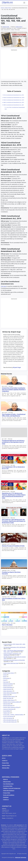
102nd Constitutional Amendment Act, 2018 (13, 97)
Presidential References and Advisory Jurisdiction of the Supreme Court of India (13, 442)
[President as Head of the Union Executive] (14, 566)
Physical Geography (8, 705)
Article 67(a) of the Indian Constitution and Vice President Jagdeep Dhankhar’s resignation (14, 389)
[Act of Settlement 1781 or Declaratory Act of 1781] (14, 461)
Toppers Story (6, 712)
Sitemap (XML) (5, 767)
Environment (6, 678)
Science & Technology (8, 709)
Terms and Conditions (8, 795)
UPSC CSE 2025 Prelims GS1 (10, 721)
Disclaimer (6, 797)
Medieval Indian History (9, 696)
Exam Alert (5, 682)
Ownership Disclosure (8, 790)
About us (5, 779)
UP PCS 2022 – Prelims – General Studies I (13, 714)
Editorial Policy (7, 781)
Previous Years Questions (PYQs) (11, 707)
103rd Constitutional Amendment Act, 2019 (13, 100)
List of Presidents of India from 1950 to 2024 (13, 599)
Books (4, 676)
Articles (5, 674)
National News (6, 703)
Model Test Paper (7, 698)
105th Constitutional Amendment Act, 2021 (13, 105)
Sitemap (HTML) (6, 765)
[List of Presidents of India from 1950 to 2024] (14, 593)
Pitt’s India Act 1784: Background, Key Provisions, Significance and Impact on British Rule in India (13, 521)
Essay (4, 680)
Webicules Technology (20, 857)
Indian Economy (7, 689)
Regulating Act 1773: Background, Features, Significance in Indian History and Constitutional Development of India (14, 495)
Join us (3, 758)
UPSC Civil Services (7, 718)
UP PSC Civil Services (8, 716)
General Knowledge (8, 683)
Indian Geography (7, 691)
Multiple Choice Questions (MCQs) (11, 702)
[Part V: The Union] (14, 619)
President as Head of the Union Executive (11, 573)
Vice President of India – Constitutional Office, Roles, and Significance (13, 415)
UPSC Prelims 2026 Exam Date (11, 663)
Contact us (4, 760)
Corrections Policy (7, 786)
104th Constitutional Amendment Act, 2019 (13, 102)
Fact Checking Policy (8, 784)
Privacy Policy (5, 763)
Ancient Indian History (8, 673)
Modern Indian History (8, 700)
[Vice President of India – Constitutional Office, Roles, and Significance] (14, 408)
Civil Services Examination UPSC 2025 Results (14, 647)
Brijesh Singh (17, 367)
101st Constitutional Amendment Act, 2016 (13, 95)
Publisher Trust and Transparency (11, 788)
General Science (7, 685)
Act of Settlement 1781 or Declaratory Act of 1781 (13, 467)
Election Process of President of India (13, 546)
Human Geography (7, 687)
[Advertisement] (14, 65)
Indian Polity (8, 7)
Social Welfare (6, 711)
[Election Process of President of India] (14, 540)
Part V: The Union (7, 625)
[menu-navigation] (24, 2)
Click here (3, 286)
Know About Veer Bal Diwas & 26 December (14, 660)
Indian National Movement (9, 693)
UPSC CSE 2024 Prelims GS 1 (10, 720)
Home (2, 7)
